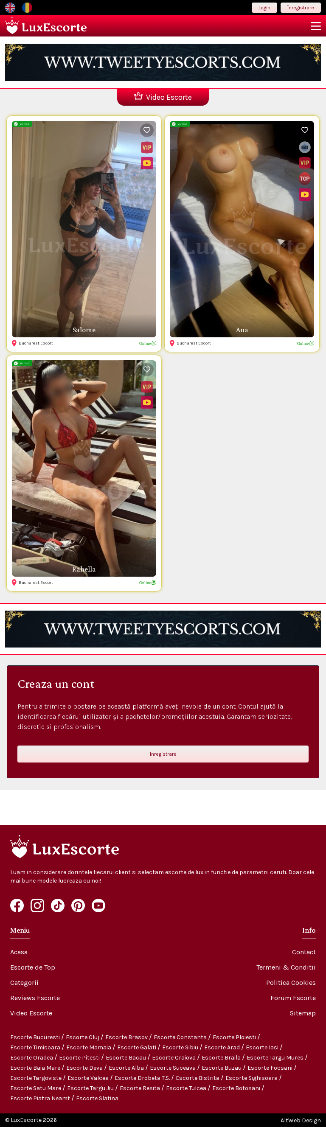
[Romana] (27, 8)
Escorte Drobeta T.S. (143, 1078)
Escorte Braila (222, 1057)
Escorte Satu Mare (36, 1088)
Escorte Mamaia (89, 1047)
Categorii (24, 982)
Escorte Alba (127, 1067)
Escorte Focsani (270, 1067)
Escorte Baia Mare (36, 1067)
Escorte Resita (140, 1088)
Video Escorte (31, 1013)
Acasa (19, 952)
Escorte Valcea (88, 1078)
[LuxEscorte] (46, 26)
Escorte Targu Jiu (91, 1088)
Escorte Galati (137, 1047)
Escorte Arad (222, 1047)
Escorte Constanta (181, 1037)
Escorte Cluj (83, 1037)
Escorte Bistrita (198, 1078)
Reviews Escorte (35, 998)
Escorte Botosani (236, 1088)
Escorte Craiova (174, 1057)
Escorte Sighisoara (252, 1078)
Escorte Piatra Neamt (40, 1098)
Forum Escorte (293, 998)
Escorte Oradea (32, 1057)
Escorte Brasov (127, 1037)
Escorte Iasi (263, 1047)
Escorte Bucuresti (35, 1037)
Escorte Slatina (97, 1098)
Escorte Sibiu (181, 1047)
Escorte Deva (85, 1067)
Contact (304, 952)
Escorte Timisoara (36, 1047)
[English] (10, 8)
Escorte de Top (32, 967)
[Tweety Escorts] (163, 62)
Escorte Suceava (173, 1067)
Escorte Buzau (222, 1067)
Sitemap (303, 1013)
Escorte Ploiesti (235, 1037)
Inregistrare (163, 754)
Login (264, 8)
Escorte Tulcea (187, 1088)
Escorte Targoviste (36, 1078)
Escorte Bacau (126, 1057)
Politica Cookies (291, 982)
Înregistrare (300, 8)
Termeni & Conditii (286, 967)
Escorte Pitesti (80, 1057)
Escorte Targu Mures (276, 1057)
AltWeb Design (301, 1120)
